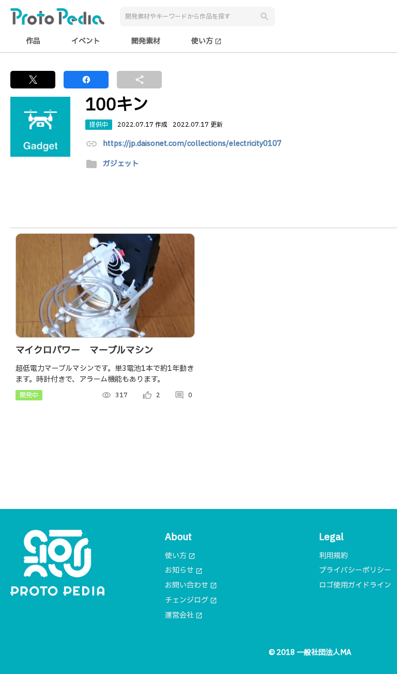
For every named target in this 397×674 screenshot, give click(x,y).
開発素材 (145, 41)
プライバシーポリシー (355, 570)
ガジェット (121, 164)
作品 (33, 41)
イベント (85, 41)
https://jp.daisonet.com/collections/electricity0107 (192, 144)
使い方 (206, 41)
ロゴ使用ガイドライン (355, 585)
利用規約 (333, 555)
